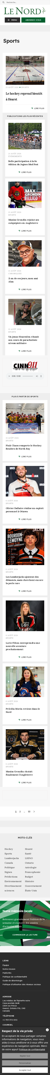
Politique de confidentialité (32, 1049)
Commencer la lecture (25, 935)
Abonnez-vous (33, 20)
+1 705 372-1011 (10, 1020)
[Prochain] (34, 812)
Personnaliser (25, 1063)
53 (29, 811)
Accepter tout (25, 1070)
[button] (12, 20)
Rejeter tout (25, 1055)
